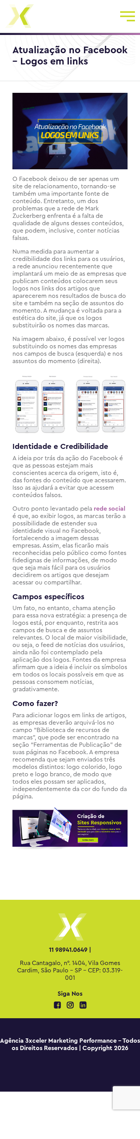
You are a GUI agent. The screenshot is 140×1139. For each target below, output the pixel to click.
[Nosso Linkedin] (83, 1005)
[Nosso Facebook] (58, 1005)
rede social (109, 509)
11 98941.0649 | (70, 950)
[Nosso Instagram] (71, 1005)
